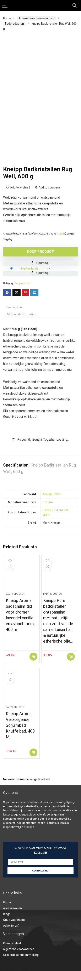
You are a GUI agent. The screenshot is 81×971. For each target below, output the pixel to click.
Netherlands (30, 268)
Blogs (7, 914)
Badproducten (14, 23)
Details (62, 233)
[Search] (75, 5)
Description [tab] (14, 307)
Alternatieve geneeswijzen (36, 18)
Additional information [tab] (21, 314)
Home (7, 18)
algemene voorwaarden (18, 949)
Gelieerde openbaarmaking (21, 954)
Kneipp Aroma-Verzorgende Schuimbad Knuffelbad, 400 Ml (20, 725)
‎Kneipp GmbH (52, 494)
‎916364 (48, 502)
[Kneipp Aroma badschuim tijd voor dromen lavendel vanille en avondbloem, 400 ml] (22, 575)
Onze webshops (14, 919)
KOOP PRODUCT (40, 251)
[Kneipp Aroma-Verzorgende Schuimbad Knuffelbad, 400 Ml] (22, 688)
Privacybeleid (12, 943)
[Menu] (5, 5)
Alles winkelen (12, 908)
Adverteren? (11, 925)
